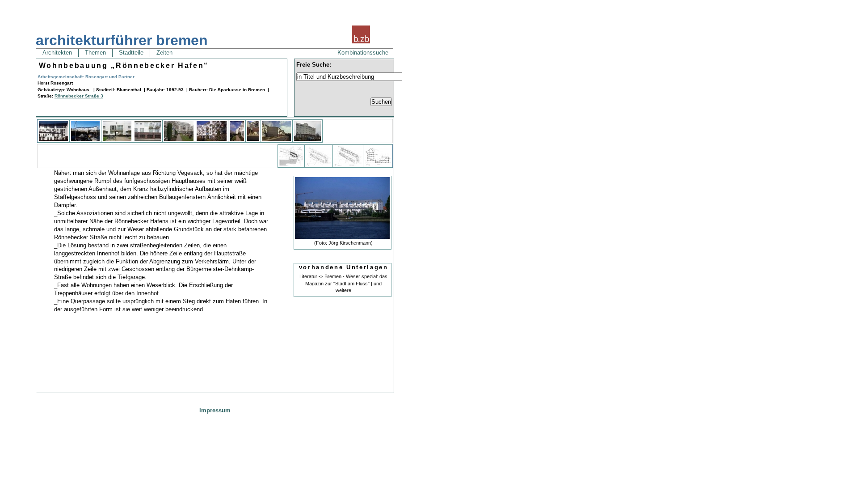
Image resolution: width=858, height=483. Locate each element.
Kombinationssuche (362, 52)
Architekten (57, 52)
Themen (95, 52)
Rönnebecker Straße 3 (79, 95)
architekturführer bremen (122, 40)
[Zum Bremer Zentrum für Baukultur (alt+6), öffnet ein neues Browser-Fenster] (361, 42)
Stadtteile (131, 52)
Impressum (215, 410)
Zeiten (164, 52)
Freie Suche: (313, 64)
